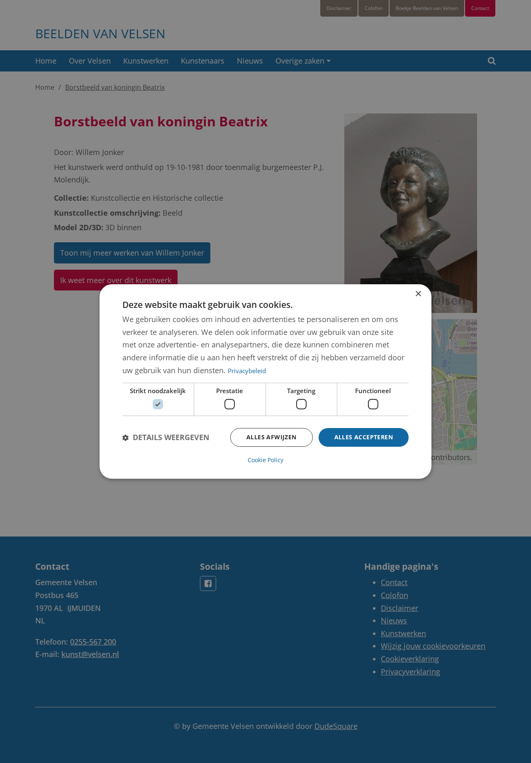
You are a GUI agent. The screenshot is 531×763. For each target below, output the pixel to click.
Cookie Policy (265, 460)
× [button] (418, 294)
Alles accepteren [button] (363, 437)
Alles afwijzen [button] (271, 437)
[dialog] (265, 381)
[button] (165, 437)
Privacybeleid (247, 371)
